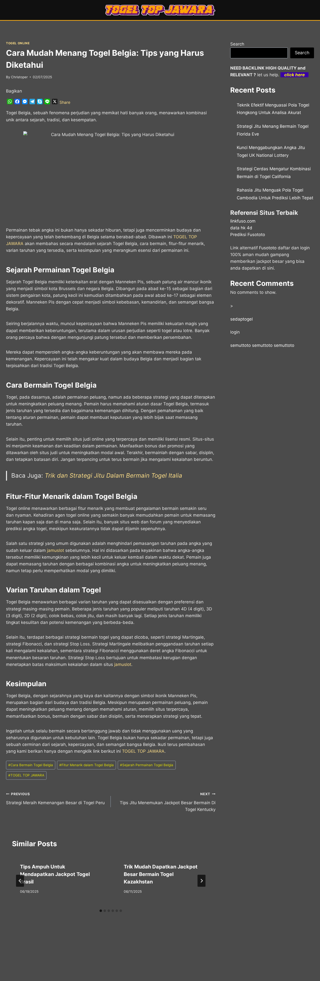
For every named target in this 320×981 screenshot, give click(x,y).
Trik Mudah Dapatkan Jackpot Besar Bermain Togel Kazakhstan (161, 874)
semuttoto (240, 345)
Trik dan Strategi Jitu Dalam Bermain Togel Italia (113, 475)
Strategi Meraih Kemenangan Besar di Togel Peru (55, 798)
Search (237, 44)
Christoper (19, 77)
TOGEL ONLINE (18, 43)
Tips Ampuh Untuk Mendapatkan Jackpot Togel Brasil (55, 874)
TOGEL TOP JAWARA (143, 751)
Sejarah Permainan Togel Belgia (146, 765)
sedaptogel (241, 319)
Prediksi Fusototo (247, 234)
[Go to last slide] (20, 881)
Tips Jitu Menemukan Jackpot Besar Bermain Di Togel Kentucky (168, 802)
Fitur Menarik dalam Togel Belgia (86, 765)
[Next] (202, 881)
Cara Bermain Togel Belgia (30, 765)
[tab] (101, 910)
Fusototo (267, 247)
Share (65, 102)
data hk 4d (241, 227)
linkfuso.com (243, 221)
